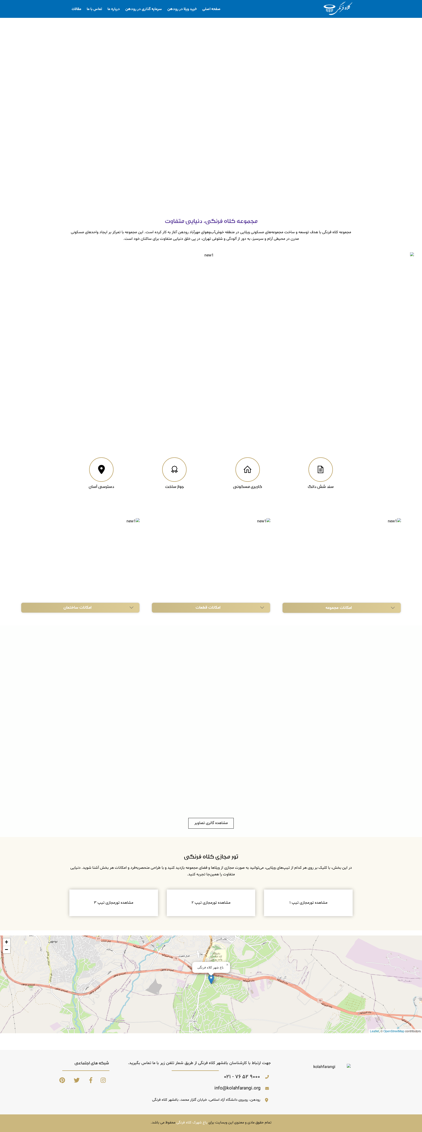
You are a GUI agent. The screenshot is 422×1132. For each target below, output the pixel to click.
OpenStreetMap (393, 1031)
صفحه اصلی (211, 9)
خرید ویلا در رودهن (182, 9)
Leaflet (374, 1031)
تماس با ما (94, 9)
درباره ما (113, 9)
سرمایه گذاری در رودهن (143, 9)
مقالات (76, 9)
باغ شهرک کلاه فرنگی (191, 1122)
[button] (211, 979)
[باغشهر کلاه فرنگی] (338, 13)
